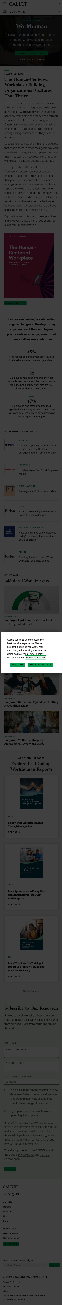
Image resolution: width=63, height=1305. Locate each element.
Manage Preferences (40, 665)
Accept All (17, 665)
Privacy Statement (36, 657)
